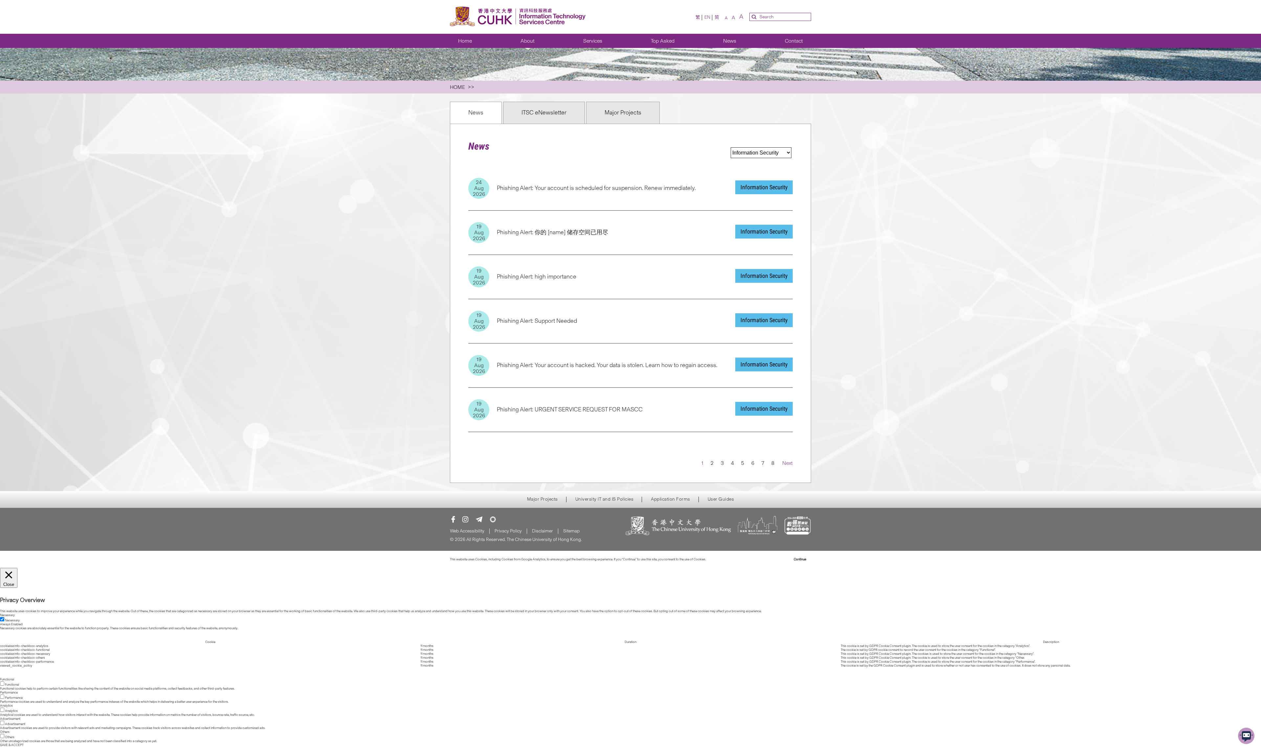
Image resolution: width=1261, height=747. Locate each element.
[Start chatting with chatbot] (1246, 736)
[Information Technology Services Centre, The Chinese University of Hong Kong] (519, 17)
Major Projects (623, 112)
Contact (794, 41)
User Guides (721, 499)
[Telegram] (479, 519)
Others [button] (5, 732)
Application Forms (670, 499)
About (527, 41)
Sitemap (571, 531)
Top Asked (663, 41)
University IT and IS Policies (604, 499)
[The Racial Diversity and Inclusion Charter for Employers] (757, 526)
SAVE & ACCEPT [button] (12, 745)
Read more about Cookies (725, 559)
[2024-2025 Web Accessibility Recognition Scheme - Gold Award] (797, 526)
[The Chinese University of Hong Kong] (678, 526)
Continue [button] (800, 559)
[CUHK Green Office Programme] (493, 519)
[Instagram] (465, 519)
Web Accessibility (467, 531)
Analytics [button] (6, 706)
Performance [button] (9, 693)
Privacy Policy (508, 531)
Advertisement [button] (10, 719)
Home (465, 41)
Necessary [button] (7, 615)
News (729, 41)
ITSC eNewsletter (543, 112)
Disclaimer (542, 531)
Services (592, 41)
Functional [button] (7, 679)
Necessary (12, 620)
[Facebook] (453, 519)
